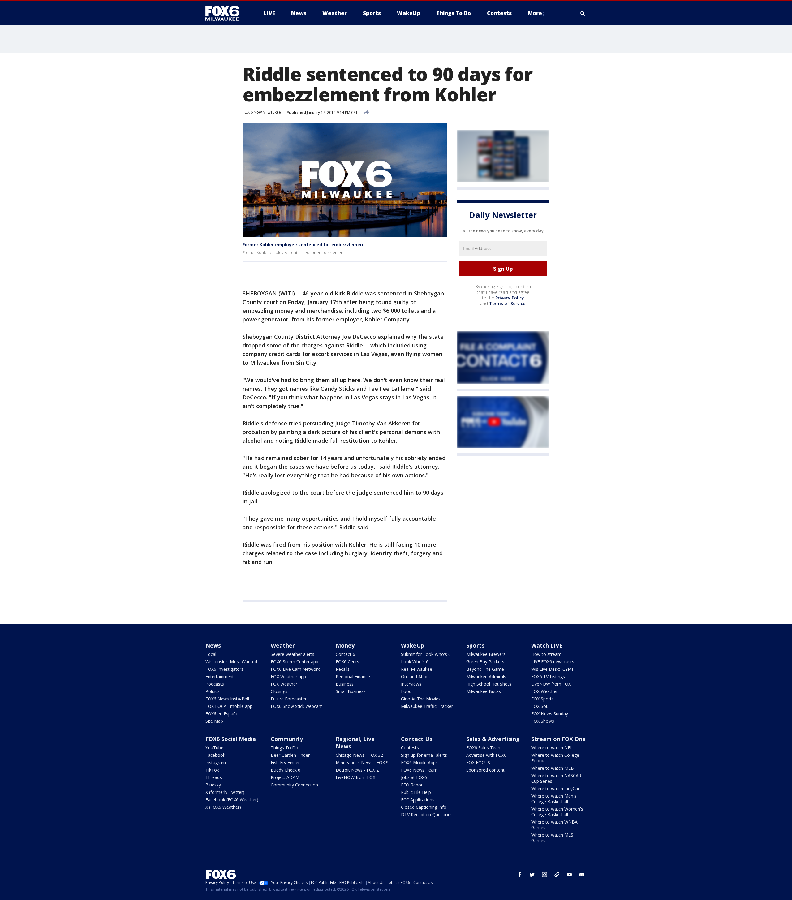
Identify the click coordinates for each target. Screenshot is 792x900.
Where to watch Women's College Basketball (557, 811)
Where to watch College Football (555, 758)
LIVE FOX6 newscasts (552, 662)
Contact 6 (345, 654)
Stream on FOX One (558, 739)
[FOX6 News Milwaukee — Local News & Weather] (225, 13)
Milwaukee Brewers (486, 654)
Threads (213, 777)
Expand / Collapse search (583, 13)
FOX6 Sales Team (484, 748)
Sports (475, 645)
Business (345, 684)
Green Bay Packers (485, 662)
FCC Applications (417, 800)
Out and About (415, 676)
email (582, 875)
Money (345, 645)
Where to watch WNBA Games (554, 824)
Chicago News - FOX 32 (359, 755)
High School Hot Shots (488, 684)
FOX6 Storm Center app (294, 662)
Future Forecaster (289, 699)
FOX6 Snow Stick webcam (297, 706)
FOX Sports (542, 699)
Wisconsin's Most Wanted (231, 662)
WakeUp (412, 645)
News (213, 645)
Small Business (351, 691)
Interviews (411, 684)
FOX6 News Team (419, 770)
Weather (283, 645)
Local (210, 654)
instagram (544, 875)
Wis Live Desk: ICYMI (552, 669)
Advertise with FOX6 (486, 755)
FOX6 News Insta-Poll (227, 699)
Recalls (343, 669)
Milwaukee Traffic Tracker (427, 706)
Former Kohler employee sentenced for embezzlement (304, 245)
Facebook (215, 755)
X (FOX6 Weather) (223, 807)
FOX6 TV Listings (548, 676)
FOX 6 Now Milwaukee (262, 112)
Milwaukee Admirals (486, 676)
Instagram (215, 762)
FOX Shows (542, 721)
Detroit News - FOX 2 (357, 770)
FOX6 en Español (222, 714)
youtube (569, 875)
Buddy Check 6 (285, 770)
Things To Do (284, 748)
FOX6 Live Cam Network (295, 669)
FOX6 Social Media (230, 739)
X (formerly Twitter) (224, 792)
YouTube (214, 748)
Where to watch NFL (552, 748)
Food (406, 691)
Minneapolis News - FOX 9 (362, 762)
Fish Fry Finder (285, 762)
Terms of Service (507, 303)
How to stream (546, 654)
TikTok (212, 770)
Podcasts (214, 684)
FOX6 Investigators (224, 669)
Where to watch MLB (552, 768)
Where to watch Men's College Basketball (553, 798)
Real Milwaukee (416, 669)
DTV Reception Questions (427, 814)
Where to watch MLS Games (552, 837)
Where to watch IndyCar (555, 788)
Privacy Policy (509, 298)
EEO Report (412, 785)
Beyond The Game (485, 669)
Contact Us (416, 739)
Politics (212, 691)
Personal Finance (353, 676)
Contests (410, 748)
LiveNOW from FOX (551, 684)
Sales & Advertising (493, 739)
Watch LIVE (547, 645)
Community (287, 739)
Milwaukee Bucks (483, 691)
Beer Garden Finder (290, 755)
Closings (279, 691)
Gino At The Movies (421, 699)
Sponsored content (485, 770)
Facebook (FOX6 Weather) (231, 800)
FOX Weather (284, 684)
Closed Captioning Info (423, 807)
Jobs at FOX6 (414, 777)
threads (557, 875)
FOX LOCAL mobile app (228, 706)
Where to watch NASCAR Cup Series (556, 778)
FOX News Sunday (549, 714)
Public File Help (416, 792)
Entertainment (219, 676)
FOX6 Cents (347, 662)
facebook (520, 875)
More (535, 13)
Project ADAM (285, 777)
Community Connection (294, 785)
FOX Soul (540, 706)
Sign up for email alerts (424, 755)
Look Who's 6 (414, 662)
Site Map (214, 721)
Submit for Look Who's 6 (426, 654)
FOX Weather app (288, 676)
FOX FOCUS (478, 762)
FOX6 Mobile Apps (419, 762)
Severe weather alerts (292, 654)
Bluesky (213, 785)
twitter (532, 875)
